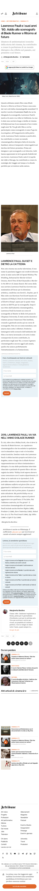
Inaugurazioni (25, 828)
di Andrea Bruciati (17, 757)
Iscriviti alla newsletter (19, 886)
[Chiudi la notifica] (37, 872)
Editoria (14, 677)
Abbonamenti (25, 812)
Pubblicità (4, 841)
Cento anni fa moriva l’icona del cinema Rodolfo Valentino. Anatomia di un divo (24, 753)
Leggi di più (34, 691)
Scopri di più (14, 630)
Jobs (2, 831)
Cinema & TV (24, 21)
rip (13, 61)
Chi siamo (4, 839)
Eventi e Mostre (26, 825)
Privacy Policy (17, 389)
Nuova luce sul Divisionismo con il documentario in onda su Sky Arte (22, 730)
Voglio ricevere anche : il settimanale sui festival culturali (20, 586)
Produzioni (24, 844)
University (24, 839)
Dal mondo (4, 829)
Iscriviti (6, 393)
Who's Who (15, 666)
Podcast (23, 820)
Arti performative (12, 21)
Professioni (4, 817)
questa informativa (19, 596)
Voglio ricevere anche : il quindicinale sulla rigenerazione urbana (20, 571)
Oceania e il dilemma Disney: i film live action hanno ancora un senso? (23, 657)
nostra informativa (18, 593)
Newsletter (24, 817)
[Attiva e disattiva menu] (2, 14)
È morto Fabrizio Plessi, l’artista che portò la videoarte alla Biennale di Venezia (24, 669)
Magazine (24, 815)
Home (3, 21)
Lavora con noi (6, 847)
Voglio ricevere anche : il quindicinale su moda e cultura (20, 576)
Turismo (3, 826)
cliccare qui (16, 532)
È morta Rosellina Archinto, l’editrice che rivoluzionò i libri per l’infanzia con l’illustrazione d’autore (24, 681)
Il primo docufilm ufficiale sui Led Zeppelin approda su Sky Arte (24, 764)
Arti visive (4, 812)
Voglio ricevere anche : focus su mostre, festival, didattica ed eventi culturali (19, 562)
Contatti (3, 844)
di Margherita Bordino (10, 57)
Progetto (4, 815)
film (7, 61)
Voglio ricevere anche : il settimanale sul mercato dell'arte (19, 566)
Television (4, 834)
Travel (23, 841)
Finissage (24, 831)
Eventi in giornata (26, 833)
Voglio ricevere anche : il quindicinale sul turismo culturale (20, 581)
